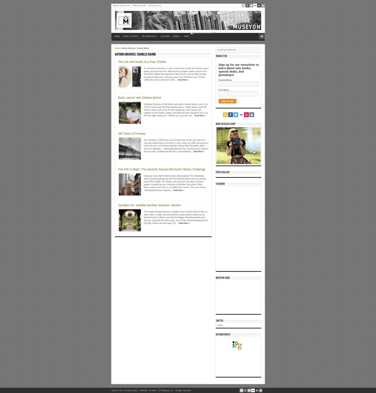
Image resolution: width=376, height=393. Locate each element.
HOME (117, 36)
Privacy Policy (131, 390)
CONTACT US (155, 5)
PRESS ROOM (139, 5)
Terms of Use (117, 390)
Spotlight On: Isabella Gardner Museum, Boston (149, 205)
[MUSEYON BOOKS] (188, 27)
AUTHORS (165, 36)
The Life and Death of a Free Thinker (142, 61)
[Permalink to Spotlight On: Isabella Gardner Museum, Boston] (129, 231)
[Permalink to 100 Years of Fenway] (129, 159)
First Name (224, 90)
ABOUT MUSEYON (121, 5)
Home (117, 48)
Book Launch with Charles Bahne (139, 97)
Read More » (183, 80)
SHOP (186, 36)
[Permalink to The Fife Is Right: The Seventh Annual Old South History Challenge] (129, 195)
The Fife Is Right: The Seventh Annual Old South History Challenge (161, 169)
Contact (153, 390)
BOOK (177, 36)
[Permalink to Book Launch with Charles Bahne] (129, 124)
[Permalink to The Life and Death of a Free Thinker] (129, 88)
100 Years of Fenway (131, 133)
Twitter (219, 321)
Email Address (225, 80)
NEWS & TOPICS (131, 36)
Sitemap (143, 390)
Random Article (262, 36)
